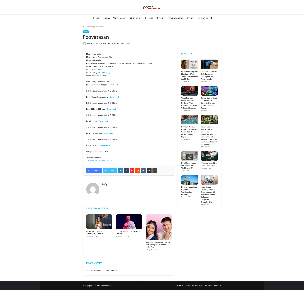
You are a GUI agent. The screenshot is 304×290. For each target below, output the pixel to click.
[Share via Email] (149, 170)
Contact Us (203, 18)
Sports (191, 18)
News (107, 18)
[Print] (154, 170)
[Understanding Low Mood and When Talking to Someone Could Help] (189, 64)
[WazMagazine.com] (152, 7)
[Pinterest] (132, 170)
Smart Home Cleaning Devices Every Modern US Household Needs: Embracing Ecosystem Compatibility (208, 194)
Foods (161, 18)
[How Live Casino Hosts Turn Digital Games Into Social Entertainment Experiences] (189, 119)
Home (97, 18)
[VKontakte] (143, 170)
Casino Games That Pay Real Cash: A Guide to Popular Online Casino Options (209, 103)
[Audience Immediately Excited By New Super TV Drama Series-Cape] (159, 227)
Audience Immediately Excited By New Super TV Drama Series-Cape (158, 244)
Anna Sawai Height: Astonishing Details (94, 232)
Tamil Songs (106, 72)
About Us (217, 286)
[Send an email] (91, 44)
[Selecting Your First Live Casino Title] (209, 156)
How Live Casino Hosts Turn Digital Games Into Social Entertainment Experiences (189, 132)
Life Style (136, 18)
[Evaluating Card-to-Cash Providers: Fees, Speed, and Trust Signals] (209, 64)
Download (113, 85)
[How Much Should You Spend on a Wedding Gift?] (189, 156)
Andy (88, 44)
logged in (99, 270)
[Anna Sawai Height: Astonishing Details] (99, 221)
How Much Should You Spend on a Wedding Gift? (188, 165)
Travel (150, 18)
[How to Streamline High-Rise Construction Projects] (189, 180)
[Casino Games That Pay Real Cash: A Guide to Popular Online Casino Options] (209, 91)
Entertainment (176, 18)
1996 (99, 69)
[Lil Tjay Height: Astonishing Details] (129, 221)
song (92, 27)
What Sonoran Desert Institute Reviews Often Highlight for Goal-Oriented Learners (189, 103)
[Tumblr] (126, 170)
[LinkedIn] (120, 170)
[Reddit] (137, 170)
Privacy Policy (197, 286)
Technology (119, 18)
